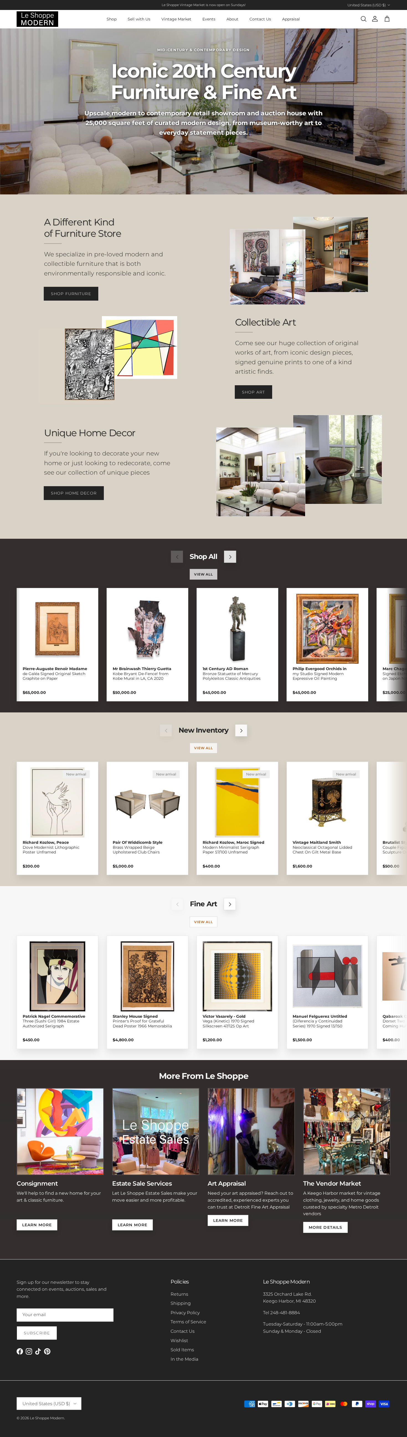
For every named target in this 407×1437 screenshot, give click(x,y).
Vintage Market (176, 19)
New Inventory (203, 730)
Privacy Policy (185, 1312)
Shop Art (253, 392)
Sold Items (182, 1349)
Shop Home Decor (74, 493)
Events (208, 19)
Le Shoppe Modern (47, 1418)
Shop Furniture (71, 293)
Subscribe (37, 1333)
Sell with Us (139, 19)
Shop (112, 19)
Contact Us (260, 19)
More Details (325, 1227)
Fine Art (203, 904)
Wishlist (179, 1340)
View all (203, 574)
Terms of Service (188, 1321)
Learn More (37, 1224)
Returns (179, 1294)
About (232, 19)
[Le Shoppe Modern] (37, 19)
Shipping (181, 1303)
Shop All (203, 557)
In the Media (184, 1359)
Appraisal (291, 19)
